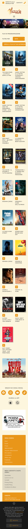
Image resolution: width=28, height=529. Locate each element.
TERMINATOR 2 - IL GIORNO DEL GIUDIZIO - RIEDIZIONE (20, 172)
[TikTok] (24, 393)
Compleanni (8, 455)
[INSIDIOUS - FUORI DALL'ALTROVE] (16, 198)
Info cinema (8, 453)
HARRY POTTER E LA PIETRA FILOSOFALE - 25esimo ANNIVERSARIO (20, 75)
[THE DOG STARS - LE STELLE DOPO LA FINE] (3, 69)
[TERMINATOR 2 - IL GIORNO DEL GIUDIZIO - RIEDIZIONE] (16, 167)
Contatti (7, 480)
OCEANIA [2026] (7, 201)
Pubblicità (7, 460)
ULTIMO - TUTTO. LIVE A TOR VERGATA (6, 319)
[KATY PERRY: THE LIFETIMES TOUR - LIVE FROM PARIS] (3, 345)
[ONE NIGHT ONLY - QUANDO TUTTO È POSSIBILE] (3, 135)
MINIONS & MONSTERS (18, 262)
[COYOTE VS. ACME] (16, 287)
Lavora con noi (9, 477)
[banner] (15, 368)
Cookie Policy (8, 484)
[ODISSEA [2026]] (3, 258)
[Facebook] (3, 393)
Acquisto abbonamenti (11, 450)
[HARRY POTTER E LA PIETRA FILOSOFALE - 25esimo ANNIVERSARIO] (16, 69)
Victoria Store (8, 462)
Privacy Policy (9, 482)
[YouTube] (17, 393)
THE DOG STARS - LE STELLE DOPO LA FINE (7, 74)
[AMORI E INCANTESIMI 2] (3, 287)
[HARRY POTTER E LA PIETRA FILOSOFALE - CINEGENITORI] (16, 102)
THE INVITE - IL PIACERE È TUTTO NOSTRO (7, 171)
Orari (6, 441)
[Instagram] (10, 393)
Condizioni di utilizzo (10, 487)
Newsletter (8, 475)
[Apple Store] (10, 403)
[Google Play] (17, 403)
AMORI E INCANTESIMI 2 (7, 290)
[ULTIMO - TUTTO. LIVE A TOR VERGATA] (3, 315)
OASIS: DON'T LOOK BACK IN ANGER (19, 319)
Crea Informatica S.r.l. (11, 498)
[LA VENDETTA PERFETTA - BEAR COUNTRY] (16, 135)
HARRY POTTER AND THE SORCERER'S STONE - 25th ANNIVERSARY (7, 108)
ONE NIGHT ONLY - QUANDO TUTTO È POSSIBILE (7, 141)
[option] (14, 23)
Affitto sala (8, 457)
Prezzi (6, 446)
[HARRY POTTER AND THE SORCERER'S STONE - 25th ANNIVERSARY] (3, 102)
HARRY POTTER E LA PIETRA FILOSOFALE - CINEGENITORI (20, 108)
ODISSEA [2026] (7, 261)
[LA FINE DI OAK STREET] (3, 228)
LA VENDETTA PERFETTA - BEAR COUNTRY (20, 140)
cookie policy (19, 512)
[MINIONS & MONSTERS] (16, 258)
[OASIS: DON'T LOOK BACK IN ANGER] (16, 315)
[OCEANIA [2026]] (3, 198)
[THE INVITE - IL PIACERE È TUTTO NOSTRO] (3, 167)
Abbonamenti (8, 448)
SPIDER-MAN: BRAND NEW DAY (19, 233)
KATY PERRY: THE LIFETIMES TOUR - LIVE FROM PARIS (7, 350)
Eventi (6, 443)
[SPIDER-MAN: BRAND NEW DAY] (16, 228)
